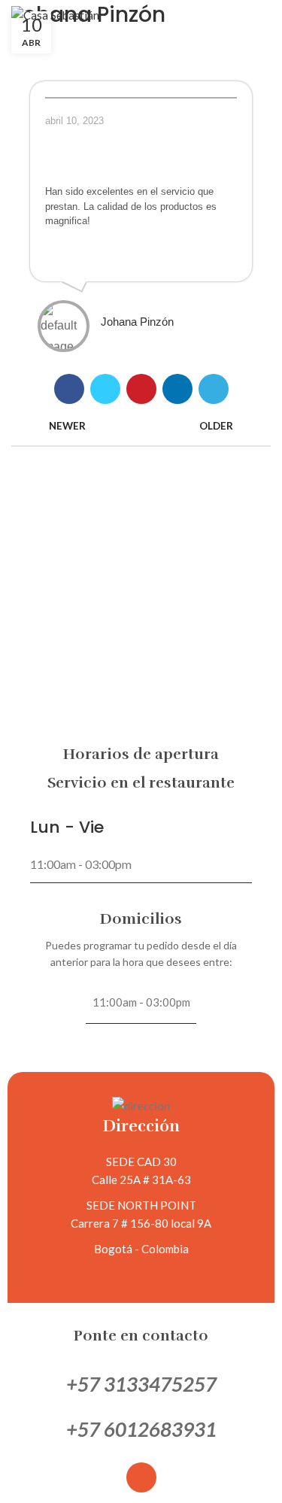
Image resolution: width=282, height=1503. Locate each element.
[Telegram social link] (214, 389)
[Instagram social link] (141, 1477)
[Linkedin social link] (177, 389)
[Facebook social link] (69, 389)
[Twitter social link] (105, 389)
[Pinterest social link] (141, 389)
